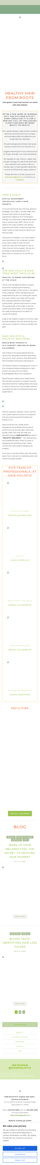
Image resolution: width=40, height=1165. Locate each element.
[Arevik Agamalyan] (20, 495)
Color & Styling (25, 837)
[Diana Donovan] (20, 674)
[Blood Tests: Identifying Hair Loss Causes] (20, 970)
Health (26, 933)
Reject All (20, 1160)
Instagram (20, 180)
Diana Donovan (20, 695)
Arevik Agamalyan (20, 515)
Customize (20, 1154)
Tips (26, 840)
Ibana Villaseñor (20, 650)
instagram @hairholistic (20, 1066)
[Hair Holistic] (20, 17)
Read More (20, 916)
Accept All (20, 1148)
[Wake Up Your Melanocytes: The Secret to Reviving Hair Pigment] (20, 880)
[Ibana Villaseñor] (20, 629)
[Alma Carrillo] (20, 539)
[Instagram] (20, 520)
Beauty (11, 837)
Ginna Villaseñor (19, 605)
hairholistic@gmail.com (14, 177)
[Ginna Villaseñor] (20, 584)
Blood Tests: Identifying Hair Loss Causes (20, 942)
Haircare (16, 840)
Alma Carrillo (20, 560)
